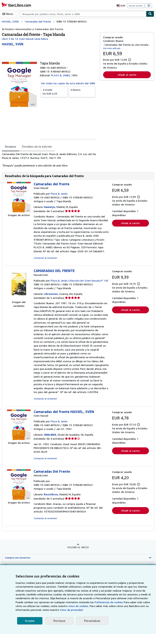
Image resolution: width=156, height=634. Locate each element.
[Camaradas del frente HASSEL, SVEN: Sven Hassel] (19, 439)
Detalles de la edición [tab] (37, 146)
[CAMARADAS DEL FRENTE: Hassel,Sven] (19, 298)
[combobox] (83, 14)
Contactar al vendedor (45, 257)
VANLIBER (50, 434)
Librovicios (51, 293)
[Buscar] (150, 14)
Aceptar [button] (30, 620)
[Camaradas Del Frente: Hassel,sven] (19, 498)
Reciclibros (51, 494)
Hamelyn (49, 206)
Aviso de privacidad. (71, 609)
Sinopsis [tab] (10, 146)
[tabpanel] (49, 159)
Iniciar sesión (136, 5)
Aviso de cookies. (78, 606)
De (50, 91)
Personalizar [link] (92, 620)
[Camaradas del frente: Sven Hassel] (19, 211)
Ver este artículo (111, 48)
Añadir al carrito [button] (127, 74)
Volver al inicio (78, 547)
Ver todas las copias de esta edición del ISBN (68, 83)
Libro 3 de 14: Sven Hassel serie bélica (25, 38)
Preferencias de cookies (109, 602)
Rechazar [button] (59, 620)
